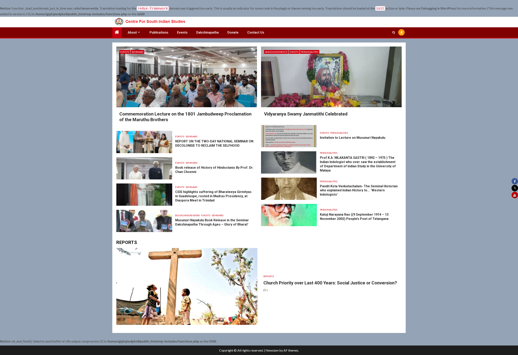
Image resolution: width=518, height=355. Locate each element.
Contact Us (255, 32)
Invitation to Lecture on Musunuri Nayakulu (352, 138)
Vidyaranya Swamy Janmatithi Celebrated (305, 114)
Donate (233, 32)
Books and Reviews (187, 215)
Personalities (309, 51)
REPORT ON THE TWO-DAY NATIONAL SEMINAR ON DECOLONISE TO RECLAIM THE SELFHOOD (214, 143)
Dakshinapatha (207, 32)
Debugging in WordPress (438, 8)
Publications (159, 32)
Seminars (137, 51)
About (132, 32)
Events (182, 32)
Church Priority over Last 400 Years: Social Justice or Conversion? (330, 282)
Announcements (276, 51)
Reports (268, 276)
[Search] (393, 32)
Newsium (272, 350)
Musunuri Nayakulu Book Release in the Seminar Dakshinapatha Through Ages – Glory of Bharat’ (212, 222)
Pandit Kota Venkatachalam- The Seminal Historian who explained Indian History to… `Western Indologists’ (359, 190)
